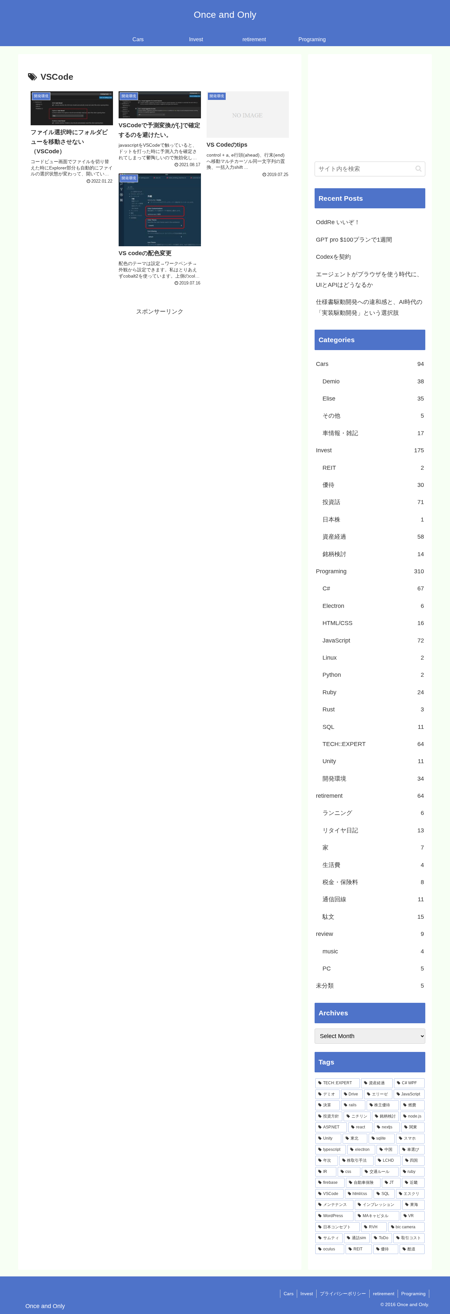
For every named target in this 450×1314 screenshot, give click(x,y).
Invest (306, 1293)
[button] (418, 168)
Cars (289, 1293)
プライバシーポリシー (343, 1293)
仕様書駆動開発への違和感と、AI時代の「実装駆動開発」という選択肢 (369, 307)
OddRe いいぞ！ (338, 222)
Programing (413, 1293)
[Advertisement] (160, 363)
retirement (383, 1293)
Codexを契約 (333, 257)
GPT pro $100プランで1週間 (354, 239)
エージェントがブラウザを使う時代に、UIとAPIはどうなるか (369, 279)
